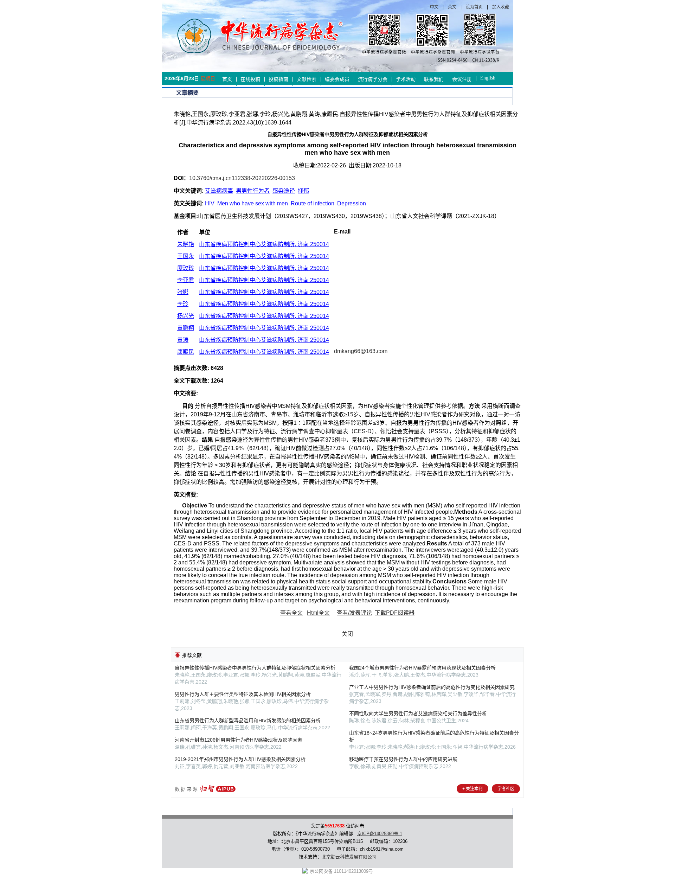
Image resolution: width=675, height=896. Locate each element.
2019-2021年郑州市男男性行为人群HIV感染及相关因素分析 (240, 759)
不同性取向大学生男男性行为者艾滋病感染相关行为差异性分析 (418, 713)
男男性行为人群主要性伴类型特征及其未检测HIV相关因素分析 (243, 694)
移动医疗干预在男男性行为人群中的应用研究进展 (403, 759)
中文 (434, 7)
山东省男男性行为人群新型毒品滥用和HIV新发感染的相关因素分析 (248, 720)
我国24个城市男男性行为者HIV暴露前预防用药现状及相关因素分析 (422, 668)
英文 (452, 7)
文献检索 (306, 79)
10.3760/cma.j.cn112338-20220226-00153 (242, 178)
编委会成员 (337, 79)
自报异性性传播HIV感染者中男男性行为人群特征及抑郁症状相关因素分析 (255, 668)
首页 (227, 79)
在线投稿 (250, 79)
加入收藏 (500, 7)
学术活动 (406, 79)
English (487, 78)
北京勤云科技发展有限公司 (349, 856)
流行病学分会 (372, 79)
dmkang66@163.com (360, 351)
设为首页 (474, 7)
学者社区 (505, 788)
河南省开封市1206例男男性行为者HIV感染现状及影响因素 (238, 740)
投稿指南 (278, 79)
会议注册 (462, 79)
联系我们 (434, 79)
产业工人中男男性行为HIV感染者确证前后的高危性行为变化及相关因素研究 (432, 687)
